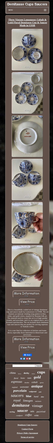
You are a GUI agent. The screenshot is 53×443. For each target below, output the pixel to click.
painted (41, 411)
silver (42, 397)
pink (40, 392)
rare (29, 378)
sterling (12, 412)
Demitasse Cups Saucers (27, 425)
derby (26, 373)
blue (28, 396)
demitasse (21, 405)
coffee (28, 414)
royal (17, 400)
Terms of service (27, 437)
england (15, 387)
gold (37, 377)
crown (33, 373)
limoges (28, 400)
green (42, 382)
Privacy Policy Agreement (27, 433)
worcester (24, 387)
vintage (37, 406)
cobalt (34, 382)
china (13, 372)
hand (36, 396)
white (36, 415)
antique (37, 386)
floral (16, 378)
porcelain (20, 391)
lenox (19, 373)
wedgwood (32, 392)
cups (41, 372)
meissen (38, 401)
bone (23, 378)
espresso (16, 381)
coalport (19, 415)
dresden (27, 382)
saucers (17, 395)
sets (32, 411)
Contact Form (27, 429)
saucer (22, 410)
